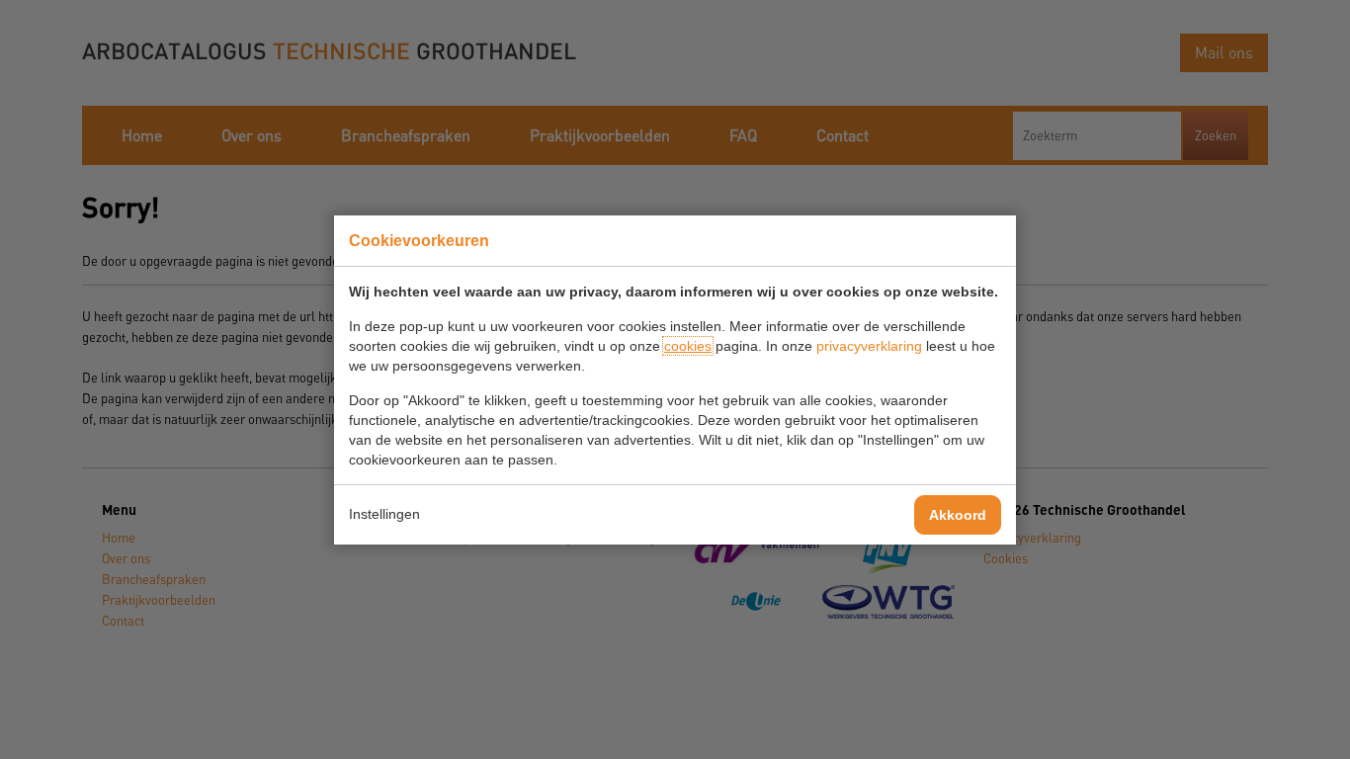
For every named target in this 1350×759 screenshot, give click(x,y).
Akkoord (957, 515)
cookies (688, 346)
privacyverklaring (869, 346)
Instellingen (384, 514)
